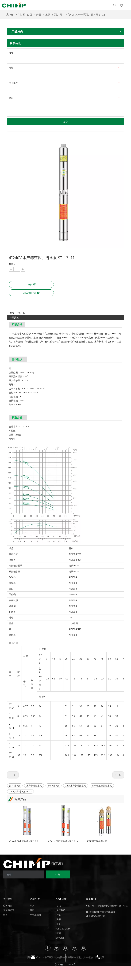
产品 (58, 914)
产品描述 (14, 317)
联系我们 (60, 937)
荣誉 (5, 914)
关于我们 (60, 910)
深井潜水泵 (14, 785)
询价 (29, 284)
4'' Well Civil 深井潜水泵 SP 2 (23, 841)
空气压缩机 (35, 914)
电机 (32, 910)
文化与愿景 (8, 910)
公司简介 (7, 905)
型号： (13, 312)
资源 (58, 919)
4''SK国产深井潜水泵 (97, 841)
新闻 (58, 933)
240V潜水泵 (53, 785)
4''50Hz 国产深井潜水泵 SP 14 (63, 841)
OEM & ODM (63, 928)
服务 (58, 923)
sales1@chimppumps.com (102, 911)
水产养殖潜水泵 (34, 785)
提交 (65, 121)
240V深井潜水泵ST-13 (20, 791)
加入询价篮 (29, 293)
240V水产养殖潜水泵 (75, 785)
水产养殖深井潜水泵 (102, 785)
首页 (58, 905)
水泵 (32, 905)
